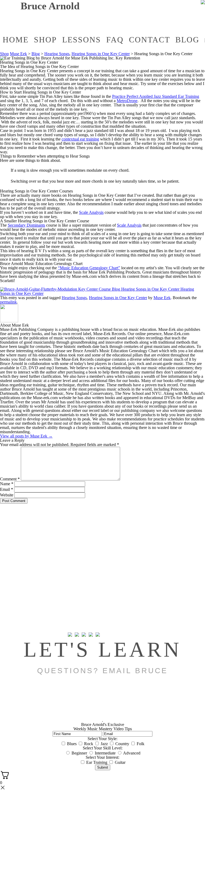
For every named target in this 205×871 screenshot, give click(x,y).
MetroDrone (127, 100)
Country (122, 743)
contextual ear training (80, 139)
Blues (72, 743)
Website (6, 495)
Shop (45, 39)
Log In (151, 23)
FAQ (115, 39)
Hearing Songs (56, 53)
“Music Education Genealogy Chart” (89, 268)
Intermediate (105, 753)
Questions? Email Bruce (102, 671)
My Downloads (116, 25)
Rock (88, 743)
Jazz (104, 743)
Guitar (120, 762)
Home (16, 39)
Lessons (81, 39)
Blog (187, 39)
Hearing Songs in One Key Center (101, 53)
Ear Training (96, 762)
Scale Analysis (91, 212)
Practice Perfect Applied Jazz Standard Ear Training (155, 96)
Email (6, 489)
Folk (140, 743)
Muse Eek (18, 53)
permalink (8, 302)
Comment (10, 479)
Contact (149, 39)
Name (6, 483)
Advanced (131, 753)
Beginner (79, 753)
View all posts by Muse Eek (26, 436)
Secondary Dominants (26, 225)
